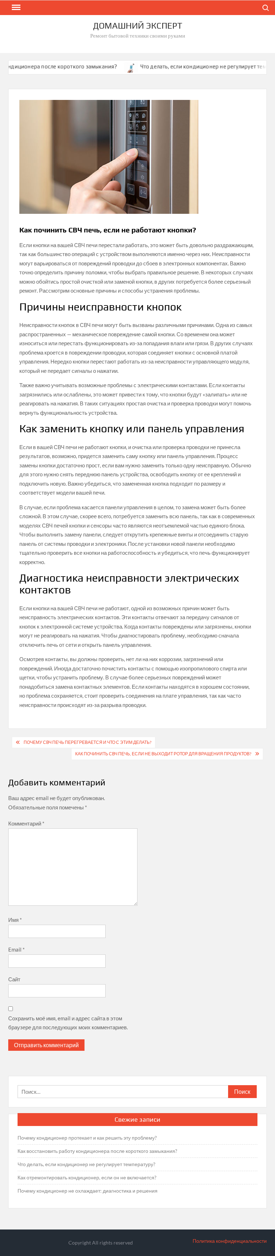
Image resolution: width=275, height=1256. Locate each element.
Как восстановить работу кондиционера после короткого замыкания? (97, 1151)
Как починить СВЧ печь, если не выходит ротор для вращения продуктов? (163, 753)
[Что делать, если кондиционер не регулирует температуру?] (118, 66)
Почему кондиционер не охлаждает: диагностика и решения (88, 1191)
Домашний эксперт (137, 25)
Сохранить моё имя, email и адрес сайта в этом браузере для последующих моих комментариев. (68, 1023)
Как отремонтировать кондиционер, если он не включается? (87, 1177)
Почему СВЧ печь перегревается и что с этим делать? (87, 742)
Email (16, 949)
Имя (15, 919)
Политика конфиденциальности (230, 1241)
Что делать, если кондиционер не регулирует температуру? (86, 1164)
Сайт (14, 979)
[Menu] (15, 7)
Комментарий (26, 823)
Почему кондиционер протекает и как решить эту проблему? (87, 1138)
